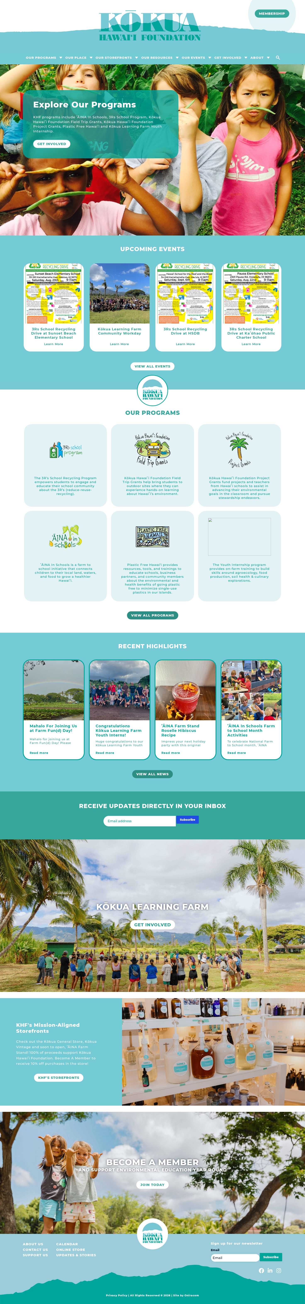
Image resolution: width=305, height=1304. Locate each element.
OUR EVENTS (193, 58)
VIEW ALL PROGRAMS (152, 615)
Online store (70, 1250)
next (297, 151)
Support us (35, 1255)
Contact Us (35, 1250)
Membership (272, 14)
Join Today (152, 1185)
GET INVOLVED (227, 58)
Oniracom (191, 1295)
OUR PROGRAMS (41, 58)
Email (215, 1250)
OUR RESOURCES (157, 58)
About (257, 58)
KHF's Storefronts (58, 1078)
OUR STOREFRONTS (114, 58)
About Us (33, 1244)
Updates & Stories (76, 1255)
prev (8, 151)
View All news (152, 774)
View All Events (152, 366)
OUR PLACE (76, 58)
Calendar (67, 1244)
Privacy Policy (116, 1295)
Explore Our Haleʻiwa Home (68, 135)
